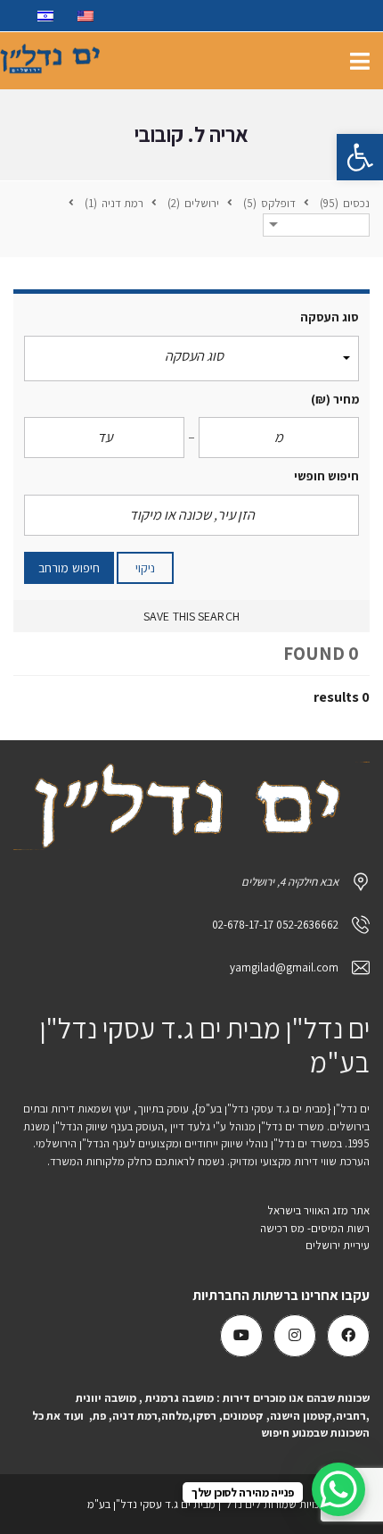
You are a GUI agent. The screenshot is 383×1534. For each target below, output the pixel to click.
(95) (330, 203)
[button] (360, 157)
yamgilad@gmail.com (284, 967)
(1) (92, 203)
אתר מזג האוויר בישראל (318, 1210)
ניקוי (145, 568)
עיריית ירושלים (336, 1245)
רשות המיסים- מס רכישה (315, 1228)
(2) (175, 203)
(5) (251, 203)
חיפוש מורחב (69, 568)
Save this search (191, 616)
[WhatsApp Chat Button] (338, 1489)
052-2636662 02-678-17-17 (275, 924)
